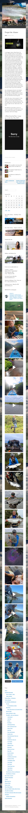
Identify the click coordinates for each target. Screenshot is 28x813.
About (6, 690)
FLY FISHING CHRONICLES (10, 702)
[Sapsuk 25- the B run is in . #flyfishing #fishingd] (14, 537)
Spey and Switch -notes (10, 713)
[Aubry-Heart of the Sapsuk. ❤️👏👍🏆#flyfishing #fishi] (14, 424)
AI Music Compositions (10, 796)
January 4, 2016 (11, 35)
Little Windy (9, 743)
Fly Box (7, 703)
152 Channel (9, 717)
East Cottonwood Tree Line (12, 736)
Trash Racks (9, 768)
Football (13, 157)
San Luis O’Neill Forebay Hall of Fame (12, 788)
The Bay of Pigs (10, 758)
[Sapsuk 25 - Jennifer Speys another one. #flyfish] (14, 519)
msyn (6, 35)
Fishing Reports (8, 700)
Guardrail (9, 737)
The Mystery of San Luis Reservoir (13, 771)
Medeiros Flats (10, 745)
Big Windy (9, 722)
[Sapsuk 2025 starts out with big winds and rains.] (14, 556)
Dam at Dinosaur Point (11, 726)
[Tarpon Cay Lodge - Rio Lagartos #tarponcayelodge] (14, 348)
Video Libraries (9, 696)
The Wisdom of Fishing (10, 773)
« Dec (6, 210)
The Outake (9, 762)
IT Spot (6, 779)
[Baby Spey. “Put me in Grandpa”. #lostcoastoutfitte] (14, 329)
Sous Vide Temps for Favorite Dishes (14, 709)
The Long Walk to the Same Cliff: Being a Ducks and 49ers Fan (15, 165)
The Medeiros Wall (11, 760)
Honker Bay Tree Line (11, 739)
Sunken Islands (10, 753)
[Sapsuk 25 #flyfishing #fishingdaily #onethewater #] (14, 462)
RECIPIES (8, 707)
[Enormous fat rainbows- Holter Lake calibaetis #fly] (14, 594)
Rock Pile (9, 751)
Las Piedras (9, 741)
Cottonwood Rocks (11, 724)
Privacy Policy (8, 783)
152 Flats (9, 719)
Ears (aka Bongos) (11, 732)
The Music (7, 794)
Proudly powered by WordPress (11, 805)
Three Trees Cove (10, 766)
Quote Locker (7, 785)
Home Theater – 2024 (10, 694)
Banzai (8, 720)
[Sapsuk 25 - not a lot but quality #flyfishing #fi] (14, 481)
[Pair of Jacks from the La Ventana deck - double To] (14, 670)
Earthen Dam (10, 734)
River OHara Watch (8, 787)
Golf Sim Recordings (9, 777)
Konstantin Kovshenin (14, 807)
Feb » (9, 210)
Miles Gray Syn (8, 781)
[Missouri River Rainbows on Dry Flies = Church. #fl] (14, 632)
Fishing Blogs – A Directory (10, 698)
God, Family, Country (9, 775)
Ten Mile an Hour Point (11, 756)
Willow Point (9, 770)
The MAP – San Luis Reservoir (12, 715)
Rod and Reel (8, 711)
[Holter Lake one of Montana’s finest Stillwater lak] (14, 613)
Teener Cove (9, 754)
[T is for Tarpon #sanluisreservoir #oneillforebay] (14, 311)
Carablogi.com (11, 7)
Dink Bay (9, 730)
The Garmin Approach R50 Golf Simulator (13, 792)
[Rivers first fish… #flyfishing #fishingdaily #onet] (14, 651)
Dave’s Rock (10, 728)
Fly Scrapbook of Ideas (12, 705)
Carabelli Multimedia (9, 692)
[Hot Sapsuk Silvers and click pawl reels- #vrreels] (14, 405)
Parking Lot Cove (10, 749)
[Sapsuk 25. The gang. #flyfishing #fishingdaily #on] (14, 443)
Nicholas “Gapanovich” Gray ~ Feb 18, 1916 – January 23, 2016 (20, 182)
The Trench (9, 764)
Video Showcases (8, 798)
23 (19, 205)
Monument (9, 747)
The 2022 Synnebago (9, 790)
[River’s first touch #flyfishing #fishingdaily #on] (14, 575)
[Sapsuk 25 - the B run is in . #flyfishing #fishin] (14, 500)
